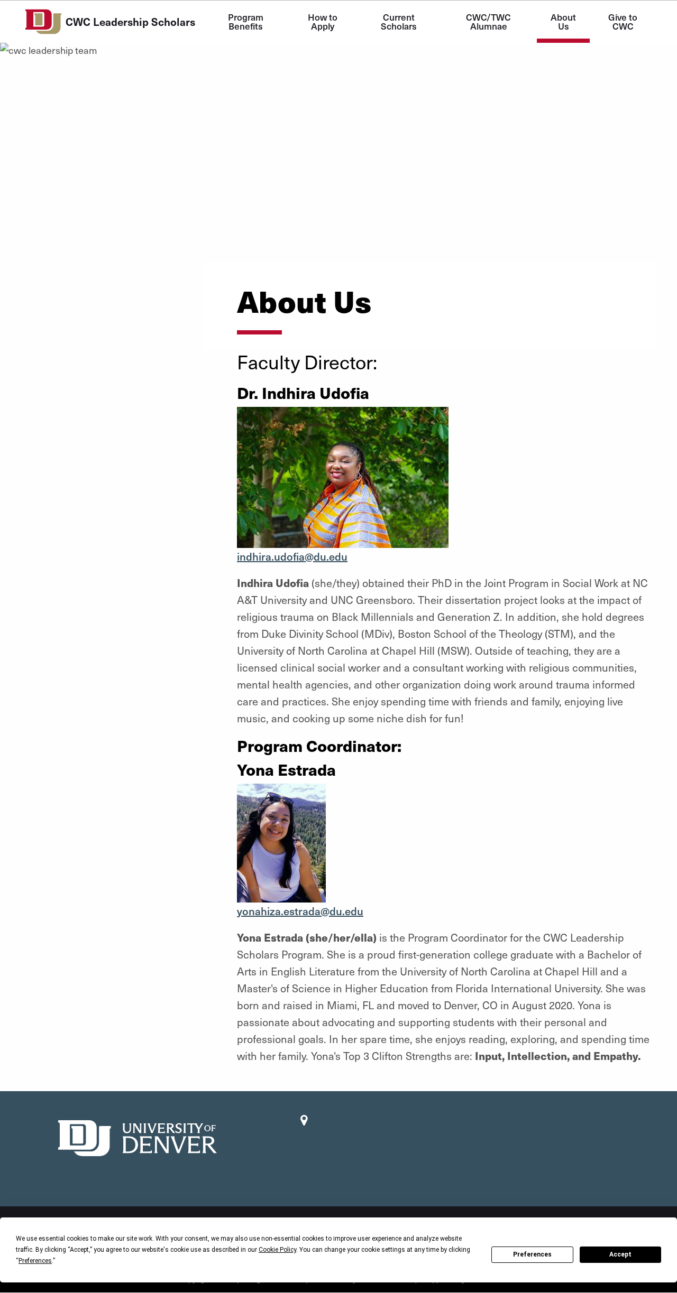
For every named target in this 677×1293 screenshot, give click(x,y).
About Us (564, 21)
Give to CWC (623, 21)
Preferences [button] (35, 1260)
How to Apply (324, 21)
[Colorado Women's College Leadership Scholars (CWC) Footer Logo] (137, 1136)
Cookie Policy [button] (277, 1249)
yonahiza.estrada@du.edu (300, 911)
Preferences (532, 1254)
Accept (620, 1254)
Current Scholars (399, 21)
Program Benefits (247, 21)
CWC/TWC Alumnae (489, 21)
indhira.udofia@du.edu (292, 556)
